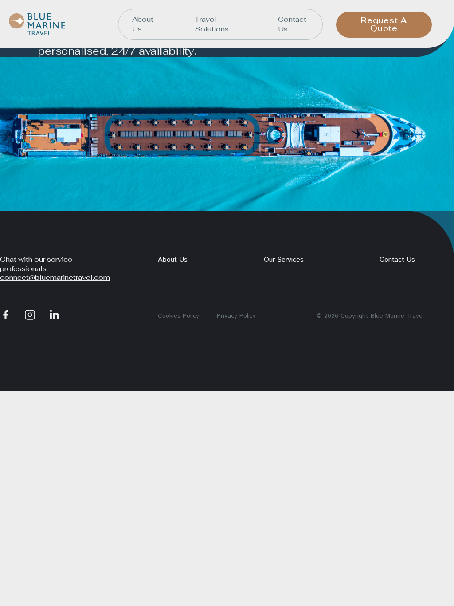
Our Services (284, 260)
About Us (142, 24)
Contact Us (292, 24)
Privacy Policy (236, 315)
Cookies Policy (178, 315)
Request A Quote (384, 24)
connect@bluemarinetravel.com (55, 277)
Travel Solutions (212, 24)
